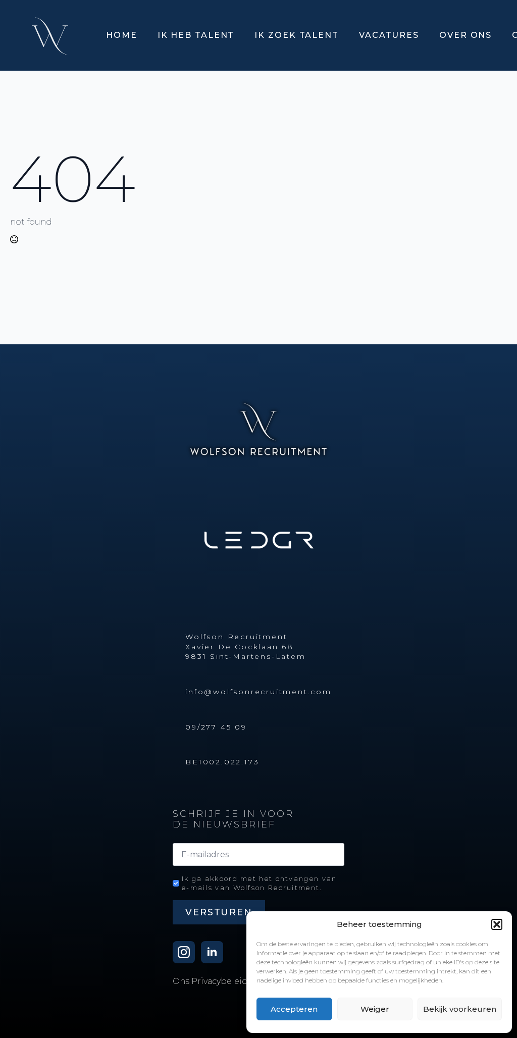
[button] (497, 924)
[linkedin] (212, 952)
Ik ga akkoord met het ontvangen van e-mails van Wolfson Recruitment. (259, 883)
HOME (121, 35)
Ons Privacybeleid (210, 981)
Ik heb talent (196, 35)
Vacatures (389, 35)
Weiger (374, 1009)
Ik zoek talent (296, 35)
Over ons (465, 35)
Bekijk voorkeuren (459, 1009)
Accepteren (294, 1009)
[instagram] (184, 952)
